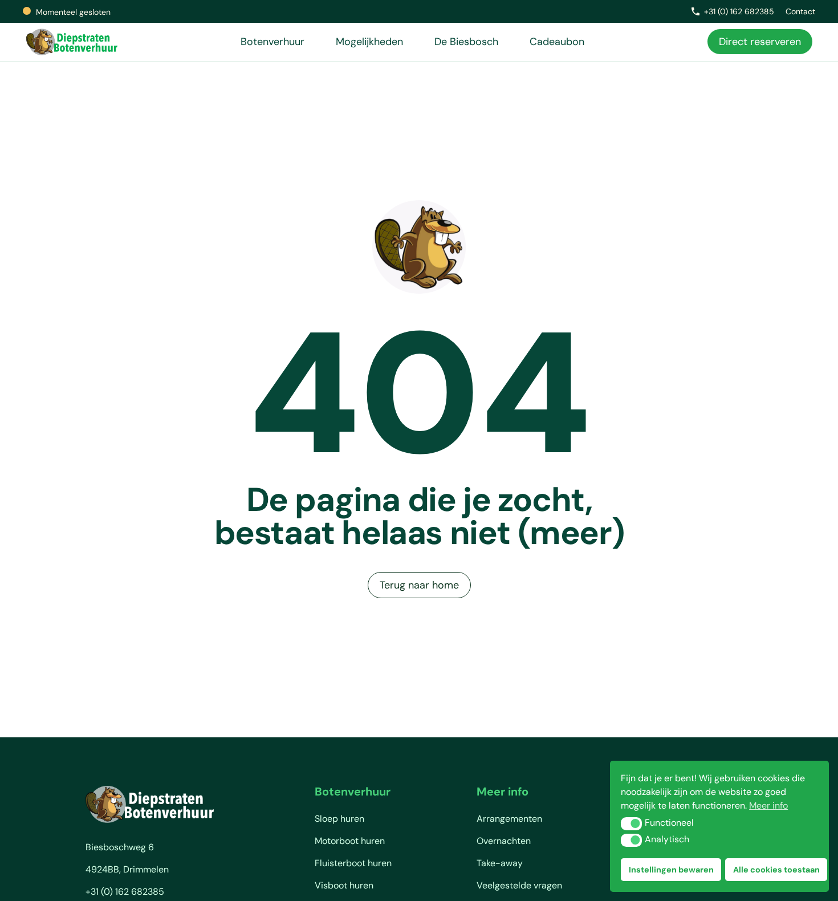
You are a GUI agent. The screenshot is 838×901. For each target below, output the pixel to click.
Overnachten (504, 841)
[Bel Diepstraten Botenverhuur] (695, 11)
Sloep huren (339, 819)
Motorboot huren (350, 841)
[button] (631, 823)
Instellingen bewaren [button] (671, 870)
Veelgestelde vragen (519, 885)
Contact (800, 11)
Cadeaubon (557, 41)
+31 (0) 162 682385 (739, 11)
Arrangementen (509, 819)
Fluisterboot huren (353, 863)
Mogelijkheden (369, 41)
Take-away (500, 863)
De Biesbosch (466, 41)
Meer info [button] (768, 805)
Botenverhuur (272, 41)
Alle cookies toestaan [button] (776, 870)
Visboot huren (344, 885)
